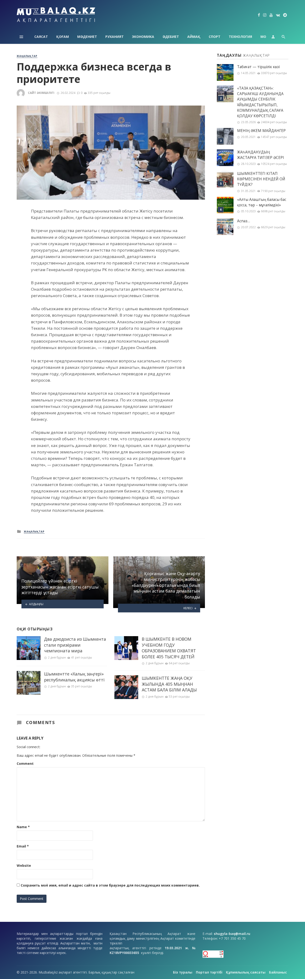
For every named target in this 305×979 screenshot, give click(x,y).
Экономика (143, 36)
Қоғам (62, 36)
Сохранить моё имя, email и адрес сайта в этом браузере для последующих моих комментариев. (110, 885)
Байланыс (278, 972)
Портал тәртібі (209, 972)
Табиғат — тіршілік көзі (258, 66)
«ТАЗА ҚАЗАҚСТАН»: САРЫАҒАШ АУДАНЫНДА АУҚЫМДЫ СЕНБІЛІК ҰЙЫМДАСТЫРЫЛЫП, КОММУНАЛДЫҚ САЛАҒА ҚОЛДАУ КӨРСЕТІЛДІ (260, 102)
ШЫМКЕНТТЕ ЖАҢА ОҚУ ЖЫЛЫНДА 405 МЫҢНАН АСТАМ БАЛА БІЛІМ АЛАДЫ (169, 684)
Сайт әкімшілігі (41, 93)
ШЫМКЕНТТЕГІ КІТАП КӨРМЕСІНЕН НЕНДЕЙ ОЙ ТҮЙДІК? (261, 179)
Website (24, 865)
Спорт (214, 36)
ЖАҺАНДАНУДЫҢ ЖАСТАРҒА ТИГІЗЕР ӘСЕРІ (260, 155)
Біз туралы (182, 972)
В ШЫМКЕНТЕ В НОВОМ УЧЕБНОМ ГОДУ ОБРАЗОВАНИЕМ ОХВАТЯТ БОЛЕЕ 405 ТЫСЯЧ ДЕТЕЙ (169, 647)
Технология (240, 36)
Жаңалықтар (27, 56)
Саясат (41, 36)
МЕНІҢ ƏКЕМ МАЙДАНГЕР (261, 130)
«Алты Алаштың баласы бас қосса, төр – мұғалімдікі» (261, 202)
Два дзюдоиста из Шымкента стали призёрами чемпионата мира (75, 645)
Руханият (114, 36)
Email (23, 846)
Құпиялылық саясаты (245, 972)
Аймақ (193, 36)
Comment (25, 763)
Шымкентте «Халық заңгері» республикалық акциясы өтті (74, 677)
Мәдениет (87, 36)
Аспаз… (243, 220)
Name (23, 827)
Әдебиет (171, 36)
